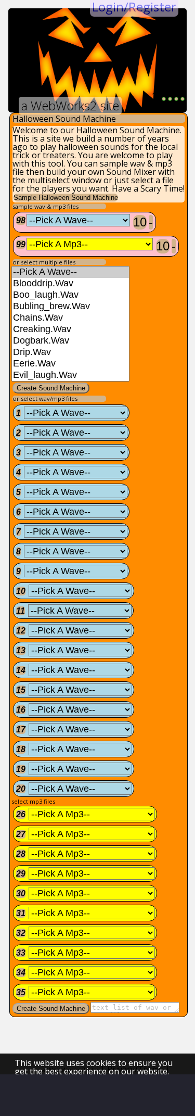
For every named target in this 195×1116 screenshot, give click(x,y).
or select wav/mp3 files (44, 398)
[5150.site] (81, 1095)
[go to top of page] (49, 1095)
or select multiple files (43, 262)
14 (20, 670)
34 (20, 972)
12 (20, 630)
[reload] (164, 99)
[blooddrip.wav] (70, 283)
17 (20, 729)
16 (20, 709)
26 (20, 814)
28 (20, 853)
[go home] (182, 99)
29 (20, 873)
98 (20, 220)
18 (20, 749)
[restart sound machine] (176, 99)
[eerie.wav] (70, 364)
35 (20, 992)
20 (20, 788)
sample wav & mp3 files (45, 206)
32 (20, 933)
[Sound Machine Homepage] (16, 1095)
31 (20, 913)
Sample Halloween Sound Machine (66, 197)
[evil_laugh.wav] (70, 375)
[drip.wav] (70, 352)
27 (20, 834)
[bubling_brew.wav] (70, 306)
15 (20, 690)
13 (20, 650)
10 (140, 222)
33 (20, 952)
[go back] (170, 99)
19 (20, 769)
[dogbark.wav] (70, 341)
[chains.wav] (70, 318)
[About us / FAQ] (146, 1095)
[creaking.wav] (70, 329)
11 (20, 610)
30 (20, 893)
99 (20, 244)
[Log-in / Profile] (114, 1095)
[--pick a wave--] (70, 272)
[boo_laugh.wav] (70, 295)
